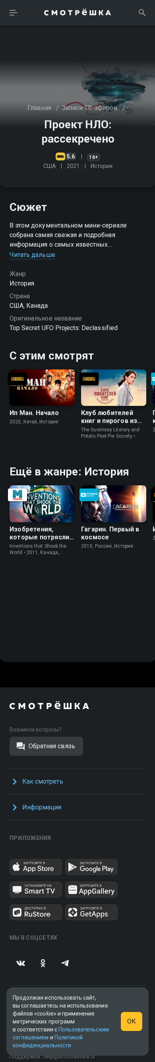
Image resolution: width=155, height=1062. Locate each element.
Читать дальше (32, 255)
